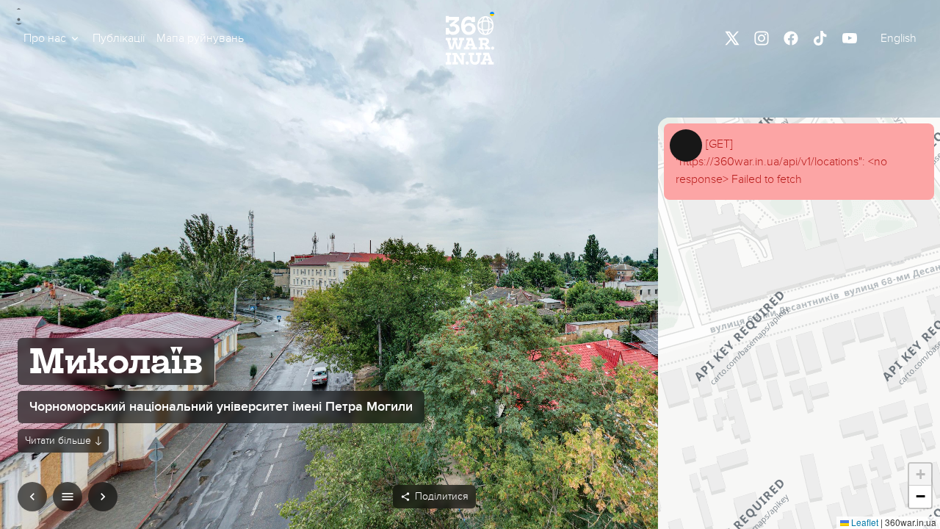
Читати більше (58, 440)
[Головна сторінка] (470, 38)
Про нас (45, 38)
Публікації (119, 38)
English (898, 38)
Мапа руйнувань (200, 38)
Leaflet (863, 522)
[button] (52, 38)
